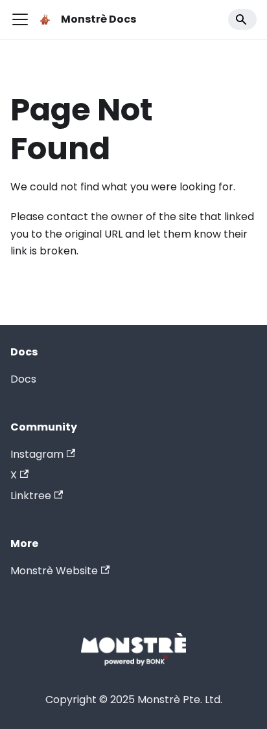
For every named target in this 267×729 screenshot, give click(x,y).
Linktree (30, 495)
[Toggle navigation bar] (20, 19)
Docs (23, 379)
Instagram (37, 454)
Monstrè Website (54, 570)
